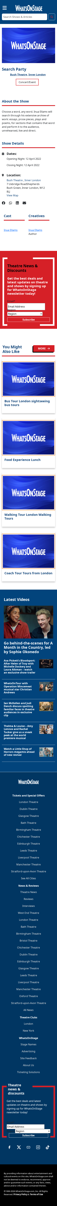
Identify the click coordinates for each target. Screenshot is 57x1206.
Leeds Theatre (28, 850)
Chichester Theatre (28, 836)
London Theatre (28, 802)
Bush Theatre (15, 180)
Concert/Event (27, 82)
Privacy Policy (20, 1194)
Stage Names (28, 1044)
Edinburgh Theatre (28, 843)
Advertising (28, 1051)
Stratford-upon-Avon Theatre (28, 871)
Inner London (37, 74)
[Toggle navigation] (2, 7)
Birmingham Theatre (28, 829)
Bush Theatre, (19, 74)
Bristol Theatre (28, 940)
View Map (12, 195)
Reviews (28, 899)
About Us (28, 1065)
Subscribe (28, 319)
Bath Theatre (28, 823)
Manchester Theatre (28, 864)
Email (11, 301)
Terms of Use (36, 1194)
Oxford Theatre (28, 996)
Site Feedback (28, 1058)
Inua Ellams (11, 230)
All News (28, 1010)
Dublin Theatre (29, 809)
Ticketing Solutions (28, 1072)
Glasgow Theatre (28, 816)
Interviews (28, 906)
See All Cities (28, 878)
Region (11, 310)
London (28, 1023)
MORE (42, 348)
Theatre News (28, 892)
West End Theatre (28, 913)
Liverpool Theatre (28, 857)
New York (28, 1030)
